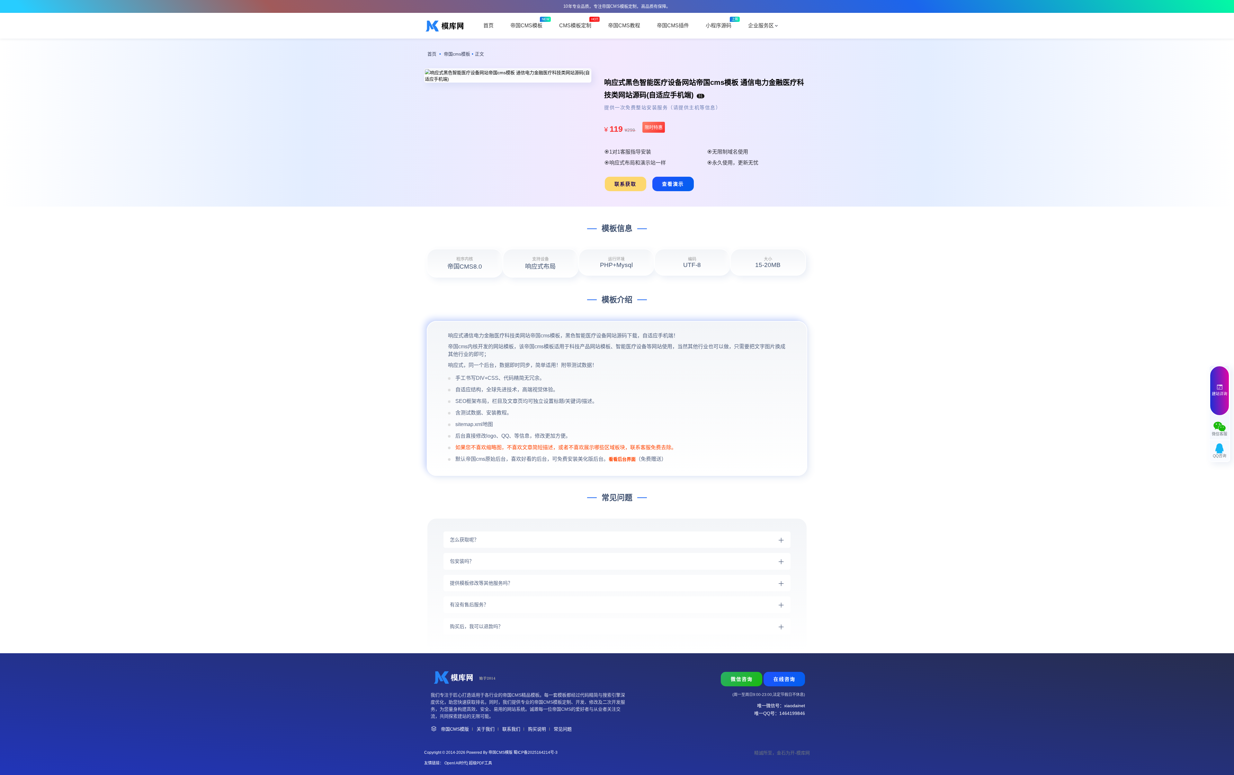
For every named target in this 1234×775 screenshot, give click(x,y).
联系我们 (511, 729)
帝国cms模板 (457, 54)
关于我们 (486, 729)
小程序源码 (718, 25)
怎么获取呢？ (464, 539)
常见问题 (563, 729)
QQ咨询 (1219, 456)
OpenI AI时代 (455, 763)
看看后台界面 (622, 459)
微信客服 (1219, 434)
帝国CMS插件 (673, 25)
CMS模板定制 (575, 25)
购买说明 (537, 729)
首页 (488, 25)
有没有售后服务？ (469, 604)
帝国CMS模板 (526, 25)
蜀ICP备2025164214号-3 (536, 752)
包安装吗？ (462, 561)
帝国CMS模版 (455, 729)
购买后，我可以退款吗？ (476, 626)
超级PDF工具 (480, 763)
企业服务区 (761, 25)
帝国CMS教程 (624, 25)
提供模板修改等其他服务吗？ (481, 583)
